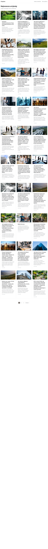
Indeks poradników (37, 1)
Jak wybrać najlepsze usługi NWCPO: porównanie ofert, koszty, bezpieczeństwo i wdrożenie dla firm (23, 284)
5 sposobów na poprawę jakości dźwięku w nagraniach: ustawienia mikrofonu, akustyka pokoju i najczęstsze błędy (24, 110)
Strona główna (44, 1)
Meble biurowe (21, 224)
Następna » (27, 302)
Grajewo (3, 1)
